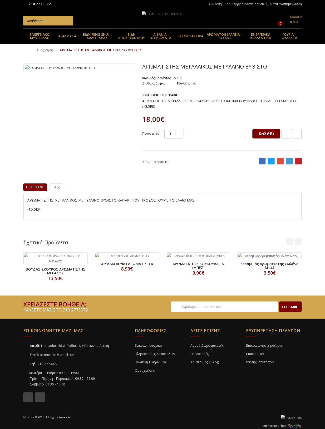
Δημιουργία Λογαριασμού (245, 4)
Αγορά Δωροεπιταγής (207, 345)
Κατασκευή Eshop (274, 426)
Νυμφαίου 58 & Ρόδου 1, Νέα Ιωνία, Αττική (75, 345)
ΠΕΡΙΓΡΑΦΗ (35, 187)
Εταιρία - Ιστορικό (148, 345)
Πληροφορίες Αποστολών (155, 353)
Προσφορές (199, 353)
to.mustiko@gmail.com (57, 354)
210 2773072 (40, 3)
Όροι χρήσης (145, 370)
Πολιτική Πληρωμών (150, 362)
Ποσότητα (151, 133)
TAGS (56, 187)
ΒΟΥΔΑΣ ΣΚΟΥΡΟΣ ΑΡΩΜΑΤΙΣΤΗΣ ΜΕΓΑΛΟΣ (55, 271)
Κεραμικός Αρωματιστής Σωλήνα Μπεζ (270, 265)
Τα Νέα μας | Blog (204, 362)
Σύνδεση (215, 4)
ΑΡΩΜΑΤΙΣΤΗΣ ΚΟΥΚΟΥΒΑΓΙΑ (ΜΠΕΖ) (198, 265)
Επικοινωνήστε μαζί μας (264, 345)
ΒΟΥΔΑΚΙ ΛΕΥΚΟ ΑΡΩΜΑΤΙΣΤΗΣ (126, 263)
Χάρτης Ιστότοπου (260, 362)
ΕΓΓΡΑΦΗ (290, 306)
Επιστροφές (255, 353)
